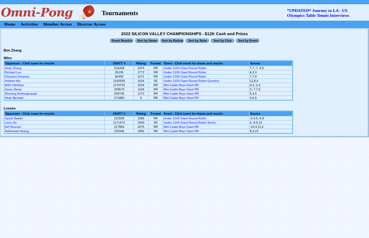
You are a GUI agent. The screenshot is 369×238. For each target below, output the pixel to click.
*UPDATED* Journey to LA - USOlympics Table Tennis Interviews (318, 13)
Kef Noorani (13, 126)
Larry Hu (11, 122)
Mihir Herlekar (14, 85)
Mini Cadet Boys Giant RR (181, 85)
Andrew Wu (12, 80)
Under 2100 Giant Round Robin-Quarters (191, 80)
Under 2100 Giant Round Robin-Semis (190, 122)
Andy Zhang (13, 68)
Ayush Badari (14, 118)
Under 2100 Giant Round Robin (185, 68)
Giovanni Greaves (17, 76)
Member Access (57, 24)
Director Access (91, 24)
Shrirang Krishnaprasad (21, 93)
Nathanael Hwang (17, 131)
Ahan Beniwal (14, 98)
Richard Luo (13, 72)
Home (9, 24)
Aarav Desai (13, 89)
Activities (29, 24)
